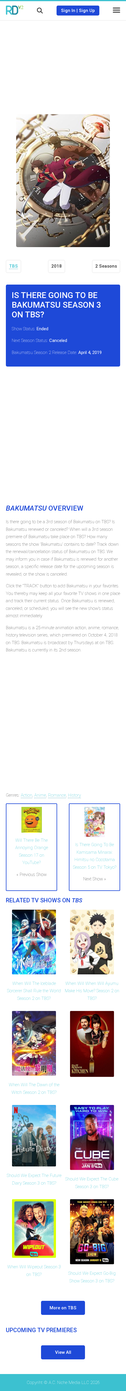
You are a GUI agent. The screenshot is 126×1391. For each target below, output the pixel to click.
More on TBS (63, 1307)
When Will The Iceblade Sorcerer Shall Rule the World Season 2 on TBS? (34, 991)
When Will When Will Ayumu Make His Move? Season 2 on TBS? (92, 991)
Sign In (68, 10)
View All (63, 1352)
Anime (40, 795)
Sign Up (87, 10)
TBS (13, 266)
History (74, 795)
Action (26, 795)
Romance (57, 795)
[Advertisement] (63, 63)
